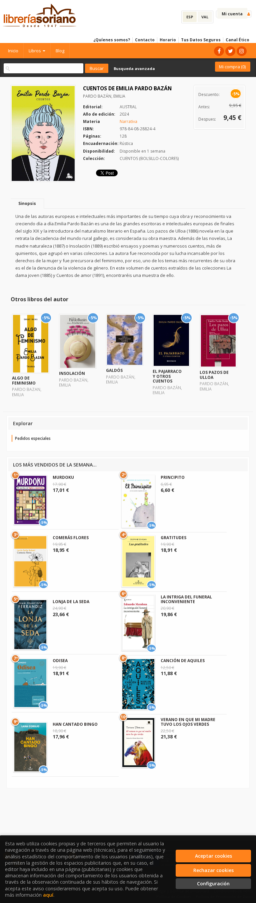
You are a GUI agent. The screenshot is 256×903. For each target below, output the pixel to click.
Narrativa (128, 121)
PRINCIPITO (173, 477)
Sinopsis (27, 203)
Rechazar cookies (213, 870)
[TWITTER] (230, 51)
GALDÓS (114, 370)
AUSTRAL (128, 107)
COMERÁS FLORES (71, 537)
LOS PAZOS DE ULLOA (214, 375)
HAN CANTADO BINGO (75, 724)
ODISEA (60, 660)
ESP (189, 16)
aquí (48, 895)
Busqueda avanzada (134, 68)
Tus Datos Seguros (201, 40)
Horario (168, 40)
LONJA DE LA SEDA (71, 601)
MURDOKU (63, 477)
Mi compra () (232, 67)
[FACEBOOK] (219, 51)
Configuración (213, 883)
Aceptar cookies (213, 856)
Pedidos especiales (33, 438)
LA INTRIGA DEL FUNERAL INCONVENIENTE (186, 599)
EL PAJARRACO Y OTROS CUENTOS (167, 376)
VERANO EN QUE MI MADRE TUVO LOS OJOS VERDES (188, 722)
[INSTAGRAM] (242, 51)
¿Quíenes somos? (111, 40)
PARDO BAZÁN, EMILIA (104, 96)
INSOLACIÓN (72, 373)
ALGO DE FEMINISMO (24, 380)
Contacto (145, 40)
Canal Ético (237, 40)
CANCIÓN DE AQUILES (183, 660)
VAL (204, 16)
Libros (35, 51)
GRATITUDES (173, 537)
